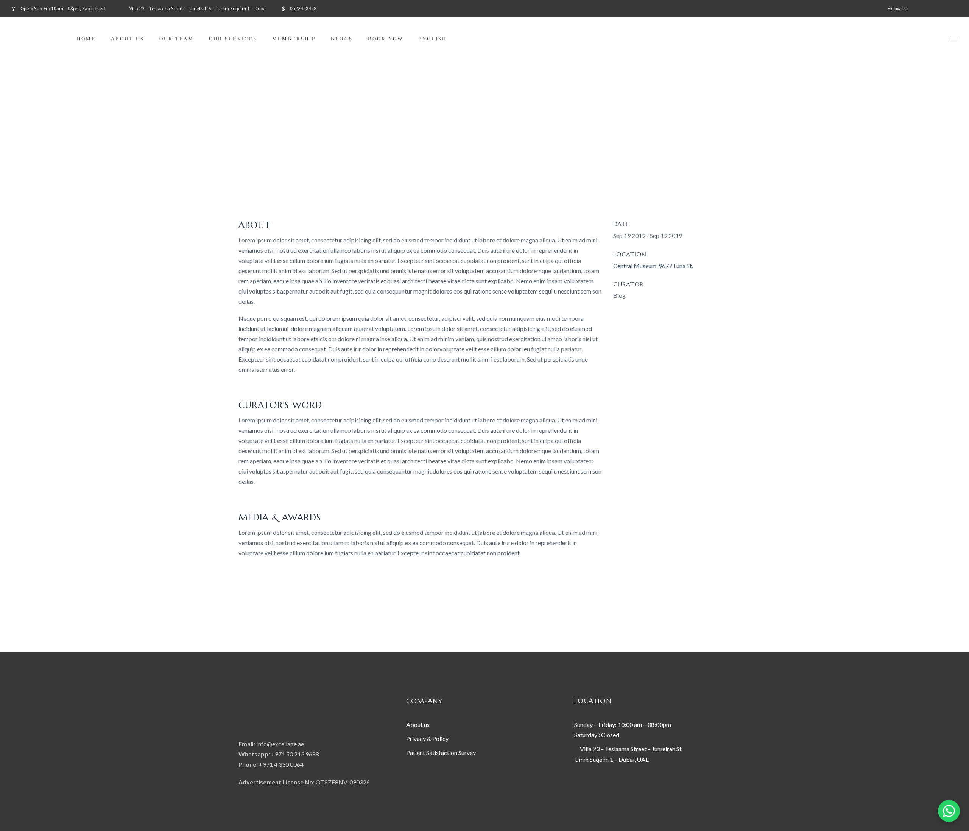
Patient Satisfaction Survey (441, 752)
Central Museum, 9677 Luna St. (653, 265)
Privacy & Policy (428, 738)
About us (418, 724)
